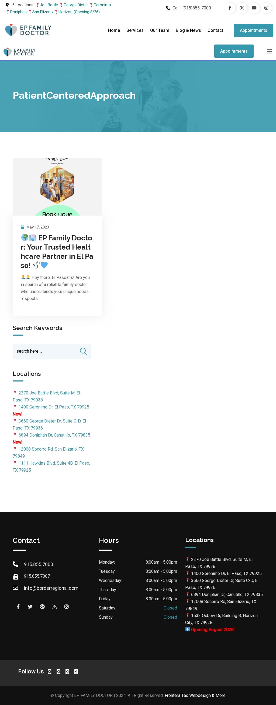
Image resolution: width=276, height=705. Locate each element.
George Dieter (76, 4)
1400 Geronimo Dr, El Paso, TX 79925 (54, 407)
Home (114, 30)
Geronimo (102, 4)
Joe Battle (49, 4)
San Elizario (42, 11)
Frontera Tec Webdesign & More (195, 695)
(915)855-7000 (196, 8)
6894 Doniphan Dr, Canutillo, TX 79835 (54, 435)
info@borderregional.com (51, 588)
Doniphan (18, 11)
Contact (215, 30)
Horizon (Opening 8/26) (79, 11)
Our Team (159, 30)
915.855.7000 (38, 564)
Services (135, 30)
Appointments (253, 30)
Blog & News (188, 30)
